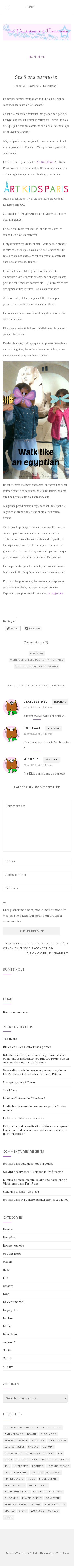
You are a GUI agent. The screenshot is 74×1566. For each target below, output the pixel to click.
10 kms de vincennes (19, 1427)
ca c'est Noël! (12, 1253)
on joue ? (9, 1342)
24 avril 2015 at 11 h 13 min (38, 707)
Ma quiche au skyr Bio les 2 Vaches (44, 1199)
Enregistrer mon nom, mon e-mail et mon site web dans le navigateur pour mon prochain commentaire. (34, 915)
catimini (48, 1447)
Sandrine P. (10, 1191)
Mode (7, 1326)
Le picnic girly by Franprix (47, 953)
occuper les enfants (47, 1491)
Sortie (7, 1350)
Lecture (8, 1318)
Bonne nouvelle (13, 1245)
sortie (36, 1504)
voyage (8, 1366)
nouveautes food (17, 1491)
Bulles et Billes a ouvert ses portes (27, 1047)
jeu (7, 1466)
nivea (32, 1485)
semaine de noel (16, 1504)
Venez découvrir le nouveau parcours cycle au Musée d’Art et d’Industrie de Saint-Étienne (34, 1072)
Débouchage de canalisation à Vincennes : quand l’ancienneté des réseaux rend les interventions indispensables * (35, 1130)
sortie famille (55, 1504)
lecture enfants (16, 1472)
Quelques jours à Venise (19, 1082)
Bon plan (37, 57)
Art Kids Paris (44, 162)
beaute (32, 1434)
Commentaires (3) (36, 642)
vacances (37, 1511)
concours (33, 1453)
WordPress (62, 1553)
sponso (10, 1511)
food (6, 1294)
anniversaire (14, 1434)
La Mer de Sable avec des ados (24, 1118)
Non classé (10, 1334)
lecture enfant (58, 1466)
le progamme (55, 593)
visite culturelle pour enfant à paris (36, 660)
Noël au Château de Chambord (24, 1098)
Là (33, 1472)
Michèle (31, 759)
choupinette (13, 1453)
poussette (53, 1498)
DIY (5, 1278)
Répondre (60, 702)
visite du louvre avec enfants (36, 666)
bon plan (36, 653)
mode (31, 1479)
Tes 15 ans (10, 1039)
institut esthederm (55, 1459)
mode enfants (14, 1485)
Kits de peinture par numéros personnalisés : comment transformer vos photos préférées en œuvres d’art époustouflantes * (36, 1058)
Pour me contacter (16, 1012)
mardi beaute (14, 1479)
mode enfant (48, 1479)
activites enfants (49, 1427)
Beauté (8, 1229)
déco (6, 1270)
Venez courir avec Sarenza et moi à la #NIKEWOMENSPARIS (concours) (36, 946)
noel (43, 1485)
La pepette (10, 1310)
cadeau (33, 1447)
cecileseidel (35, 701)
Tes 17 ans (10, 1090)
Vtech (9, 1517)
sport (23, 1511)
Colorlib (34, 1553)
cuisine (8, 1261)
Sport (7, 1358)
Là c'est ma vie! (13, 1302)
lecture (37, 1466)
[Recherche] (68, 7)
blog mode (48, 1434)
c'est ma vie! (57, 1440)
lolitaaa (51, 86)
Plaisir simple (32, 1498)
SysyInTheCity (13, 1172)
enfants (8, 1286)
